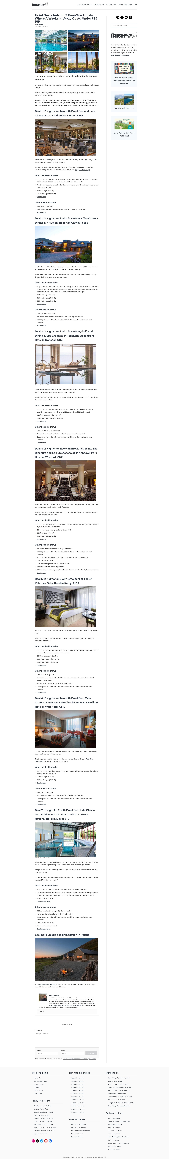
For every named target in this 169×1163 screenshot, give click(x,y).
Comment (38, 1030)
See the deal (41, 197)
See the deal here (43, 901)
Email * (63, 1050)
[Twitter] (43, 1011)
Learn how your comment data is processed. (79, 1059)
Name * (40, 1050)
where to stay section (47, 984)
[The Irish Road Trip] (50, 4)
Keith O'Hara (39, 24)
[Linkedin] (41, 1011)
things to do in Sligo (82, 170)
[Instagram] (38, 1011)
